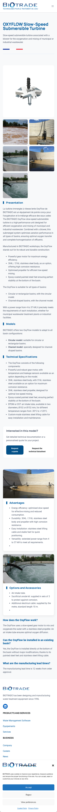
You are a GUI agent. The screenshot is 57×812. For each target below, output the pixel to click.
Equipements (9, 726)
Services (7, 732)
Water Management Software (16, 720)
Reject (28, 795)
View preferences (28, 802)
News (5, 756)
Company (7, 745)
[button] (53, 765)
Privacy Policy (33, 808)
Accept (28, 787)
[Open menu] (52, 6)
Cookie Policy (22, 808)
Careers (6, 751)
